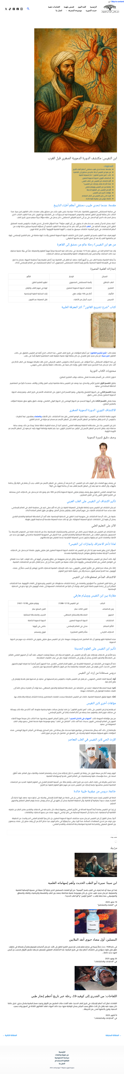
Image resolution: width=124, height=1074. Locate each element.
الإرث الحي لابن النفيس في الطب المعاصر (96, 195)
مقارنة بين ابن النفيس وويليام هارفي (98, 186)
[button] (28, 8)
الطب (88, 226)
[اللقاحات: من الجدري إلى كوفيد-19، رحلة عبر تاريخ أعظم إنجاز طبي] (96, 978)
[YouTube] (21, 9)
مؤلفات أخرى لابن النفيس (102, 192)
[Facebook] (17, 9)
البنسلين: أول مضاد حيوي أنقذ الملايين (93, 939)
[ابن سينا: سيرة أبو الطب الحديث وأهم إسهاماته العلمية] (96, 864)
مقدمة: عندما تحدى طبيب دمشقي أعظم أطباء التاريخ (92, 169)
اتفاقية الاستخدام (62, 1060)
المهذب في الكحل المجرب (80, 718)
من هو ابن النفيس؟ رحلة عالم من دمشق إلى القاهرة (92, 172)
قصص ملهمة (69, 7)
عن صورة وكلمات (62, 1055)
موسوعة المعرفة (75, 10)
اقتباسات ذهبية (54, 7)
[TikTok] (10, 9)
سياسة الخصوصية (62, 1057)
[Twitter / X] (6, 9)
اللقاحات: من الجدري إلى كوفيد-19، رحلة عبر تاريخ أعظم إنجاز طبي (74, 996)
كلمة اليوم (82, 7)
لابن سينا (105, 356)
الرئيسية (93, 7)
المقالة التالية (10, 1035)
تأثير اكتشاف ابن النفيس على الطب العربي (96, 181)
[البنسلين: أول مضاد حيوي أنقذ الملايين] (96, 921)
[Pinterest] (14, 9)
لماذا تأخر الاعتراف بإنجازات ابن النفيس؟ (97, 183)
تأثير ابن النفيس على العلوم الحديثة (99, 189)
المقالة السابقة (113, 1035)
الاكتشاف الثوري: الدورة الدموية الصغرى (96, 178)
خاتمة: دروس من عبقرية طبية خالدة (98, 198)
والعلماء (38, 416)
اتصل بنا (59, 10)
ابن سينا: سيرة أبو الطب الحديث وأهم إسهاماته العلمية (82, 883)
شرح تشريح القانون (98, 353)
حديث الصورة (91, 10)
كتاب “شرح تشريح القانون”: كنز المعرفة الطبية (95, 175)
